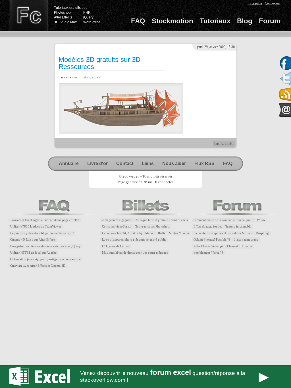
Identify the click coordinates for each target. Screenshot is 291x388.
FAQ (138, 21)
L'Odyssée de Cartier (115, 246)
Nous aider (174, 163)
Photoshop (62, 12)
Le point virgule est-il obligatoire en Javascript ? (42, 233)
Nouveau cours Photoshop (152, 226)
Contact (124, 163)
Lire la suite (223, 143)
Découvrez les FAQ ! (115, 233)
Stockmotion (172, 21)
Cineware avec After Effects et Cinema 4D (37, 265)
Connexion (272, 3)
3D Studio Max (65, 22)
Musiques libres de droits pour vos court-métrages (135, 252)
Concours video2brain (116, 226)
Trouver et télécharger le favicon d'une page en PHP (44, 220)
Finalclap (28, 15)
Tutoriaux (215, 21)
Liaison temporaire (246, 239)
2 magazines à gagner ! (117, 220)
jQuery (88, 17)
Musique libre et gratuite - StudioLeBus (162, 220)
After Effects (63, 17)
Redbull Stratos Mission (173, 233)
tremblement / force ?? (208, 252)
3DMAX (259, 220)
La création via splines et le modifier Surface (223, 233)
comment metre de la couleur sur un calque (222, 220)
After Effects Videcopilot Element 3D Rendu (223, 246)
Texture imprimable (238, 226)
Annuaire (69, 163)
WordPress (91, 22)
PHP (86, 12)
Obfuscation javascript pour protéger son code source (45, 259)
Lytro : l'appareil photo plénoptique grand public (134, 239)
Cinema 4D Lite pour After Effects (32, 239)
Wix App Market (144, 233)
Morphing (262, 233)
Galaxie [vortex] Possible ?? (212, 239)
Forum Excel (145, 376)
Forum (269, 21)
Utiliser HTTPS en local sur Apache (33, 252)
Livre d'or (97, 163)
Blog (244, 21)
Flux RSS (204, 163)
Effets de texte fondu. (208, 226)
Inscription (255, 3)
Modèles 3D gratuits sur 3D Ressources (99, 63)
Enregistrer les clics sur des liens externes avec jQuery (45, 246)
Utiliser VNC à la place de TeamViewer (35, 226)
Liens (148, 163)
